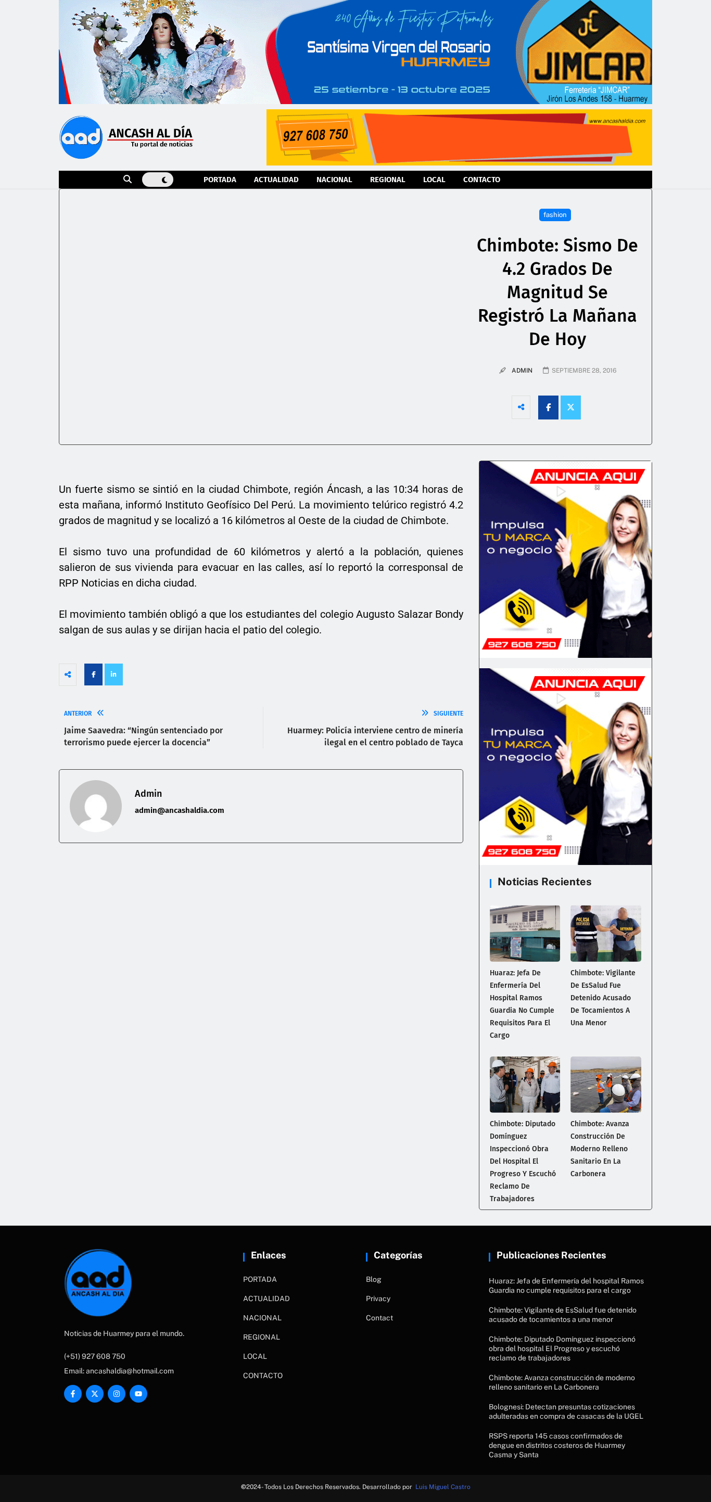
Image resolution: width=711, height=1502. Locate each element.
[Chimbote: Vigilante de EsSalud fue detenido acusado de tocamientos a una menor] (605, 933)
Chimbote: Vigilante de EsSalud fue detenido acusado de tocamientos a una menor (603, 998)
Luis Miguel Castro (443, 1487)
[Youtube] (138, 1394)
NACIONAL (334, 179)
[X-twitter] (95, 1394)
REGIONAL (387, 179)
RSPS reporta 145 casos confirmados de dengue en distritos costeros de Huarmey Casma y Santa (557, 1445)
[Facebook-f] (73, 1394)
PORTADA (220, 179)
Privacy (378, 1298)
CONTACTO (481, 179)
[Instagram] (116, 1394)
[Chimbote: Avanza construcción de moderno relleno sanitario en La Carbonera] (605, 1085)
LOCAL (434, 179)
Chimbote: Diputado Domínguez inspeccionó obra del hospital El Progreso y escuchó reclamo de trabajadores (523, 1161)
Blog (374, 1279)
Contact (379, 1318)
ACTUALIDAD (276, 179)
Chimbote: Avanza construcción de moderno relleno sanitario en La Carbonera (599, 1148)
